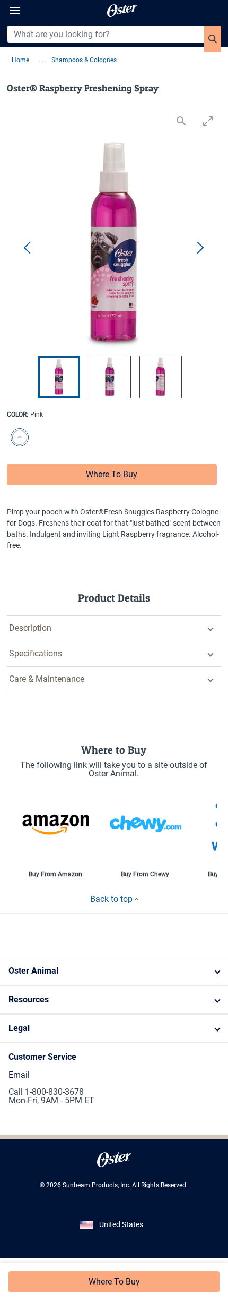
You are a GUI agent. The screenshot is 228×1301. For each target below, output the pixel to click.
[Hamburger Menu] (15, 11)
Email (19, 1075)
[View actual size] (181, 120)
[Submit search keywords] (212, 39)
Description (30, 628)
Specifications (35, 653)
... (41, 60)
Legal (19, 1028)
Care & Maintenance (46, 679)
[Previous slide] (28, 248)
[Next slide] (200, 248)
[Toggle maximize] (208, 120)
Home (21, 60)
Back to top (112, 899)
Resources (28, 999)
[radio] (17, 438)
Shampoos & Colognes (84, 60)
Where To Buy (111, 474)
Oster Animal (33, 971)
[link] (114, 1160)
